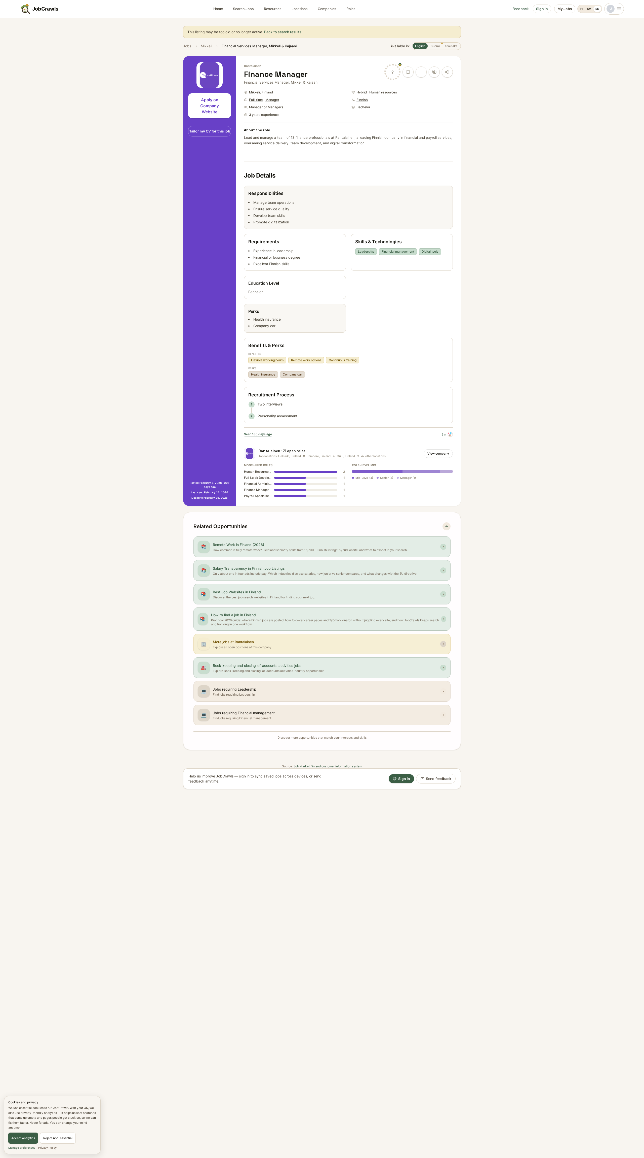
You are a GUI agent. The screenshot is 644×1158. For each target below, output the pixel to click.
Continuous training (342, 360)
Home (218, 9)
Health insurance (267, 319)
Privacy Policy (47, 1147)
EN (597, 9)
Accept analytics (23, 1138)
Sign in (542, 9)
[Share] (447, 72)
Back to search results (282, 32)
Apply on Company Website (209, 105)
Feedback (520, 9)
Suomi (436, 46)
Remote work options (306, 360)
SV (589, 9)
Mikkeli (206, 46)
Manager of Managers (266, 107)
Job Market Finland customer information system (328, 766)
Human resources (383, 92)
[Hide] (434, 72)
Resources (272, 9)
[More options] (421, 72)
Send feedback (438, 778)
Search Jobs (243, 9)
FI (581, 9)
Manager (272, 100)
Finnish (362, 100)
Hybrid (361, 92)
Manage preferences (21, 1147)
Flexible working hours (267, 360)
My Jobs (564, 9)
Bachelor (363, 107)
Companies (327, 9)
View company (438, 453)
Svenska (451, 46)
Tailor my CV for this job (209, 131)
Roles (350, 9)
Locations (300, 9)
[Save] (408, 72)
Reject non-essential (57, 1138)
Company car (264, 326)
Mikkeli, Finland (261, 92)
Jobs (187, 46)
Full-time (256, 100)
